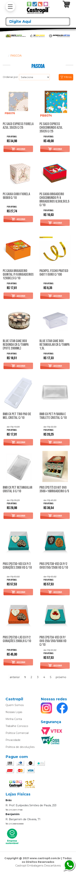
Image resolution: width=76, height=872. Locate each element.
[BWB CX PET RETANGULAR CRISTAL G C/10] (18, 466)
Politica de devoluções (20, 747)
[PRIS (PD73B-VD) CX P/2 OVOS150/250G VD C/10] (55, 542)
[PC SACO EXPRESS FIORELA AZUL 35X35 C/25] (18, 103)
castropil (4, 55)
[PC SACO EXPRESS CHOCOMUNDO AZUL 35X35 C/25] (55, 103)
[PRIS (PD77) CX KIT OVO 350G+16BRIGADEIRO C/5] (55, 466)
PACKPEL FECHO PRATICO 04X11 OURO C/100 (53, 273)
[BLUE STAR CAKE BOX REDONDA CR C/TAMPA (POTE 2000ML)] (18, 319)
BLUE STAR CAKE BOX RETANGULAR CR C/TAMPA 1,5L (54, 344)
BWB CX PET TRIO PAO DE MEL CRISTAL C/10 (17, 416)
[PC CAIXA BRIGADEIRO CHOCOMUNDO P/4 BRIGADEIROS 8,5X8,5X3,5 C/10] (55, 173)
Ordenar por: (10, 76)
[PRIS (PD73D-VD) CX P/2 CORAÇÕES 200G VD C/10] (18, 542)
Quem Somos (15, 705)
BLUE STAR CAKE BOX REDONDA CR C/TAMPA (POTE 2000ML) (16, 344)
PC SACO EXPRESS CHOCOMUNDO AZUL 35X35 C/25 (51, 127)
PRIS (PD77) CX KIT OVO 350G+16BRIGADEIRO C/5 (54, 489)
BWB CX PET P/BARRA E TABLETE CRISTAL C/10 (53, 416)
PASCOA (16, 55)
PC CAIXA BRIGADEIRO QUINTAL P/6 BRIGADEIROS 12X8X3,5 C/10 (18, 274)
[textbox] (37, 21)
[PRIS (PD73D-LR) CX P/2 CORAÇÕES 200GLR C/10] (18, 616)
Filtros (67, 76)
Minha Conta (14, 719)
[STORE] (38, 8)
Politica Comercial (17, 733)
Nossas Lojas (14, 712)
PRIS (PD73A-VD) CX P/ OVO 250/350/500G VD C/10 (52, 641)
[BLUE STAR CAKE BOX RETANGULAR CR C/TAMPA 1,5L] (55, 319)
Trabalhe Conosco (17, 726)
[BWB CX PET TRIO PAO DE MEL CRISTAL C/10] (18, 393)
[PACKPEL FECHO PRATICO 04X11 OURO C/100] (55, 249)
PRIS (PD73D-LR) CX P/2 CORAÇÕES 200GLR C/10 (17, 639)
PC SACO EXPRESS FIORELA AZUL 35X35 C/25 (18, 126)
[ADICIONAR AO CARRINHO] (18, 149)
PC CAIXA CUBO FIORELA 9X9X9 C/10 (16, 196)
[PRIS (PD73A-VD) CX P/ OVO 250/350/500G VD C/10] (55, 616)
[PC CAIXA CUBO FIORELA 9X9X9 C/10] (18, 173)
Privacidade (13, 740)
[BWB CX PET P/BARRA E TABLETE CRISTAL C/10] (55, 393)
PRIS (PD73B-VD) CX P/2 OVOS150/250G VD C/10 (53, 566)
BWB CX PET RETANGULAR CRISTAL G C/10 (17, 489)
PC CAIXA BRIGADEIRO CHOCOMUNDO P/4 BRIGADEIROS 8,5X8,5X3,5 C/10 (54, 199)
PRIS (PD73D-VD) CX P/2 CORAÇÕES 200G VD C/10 (17, 566)
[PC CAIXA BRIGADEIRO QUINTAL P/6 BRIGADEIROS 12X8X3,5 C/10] (18, 249)
